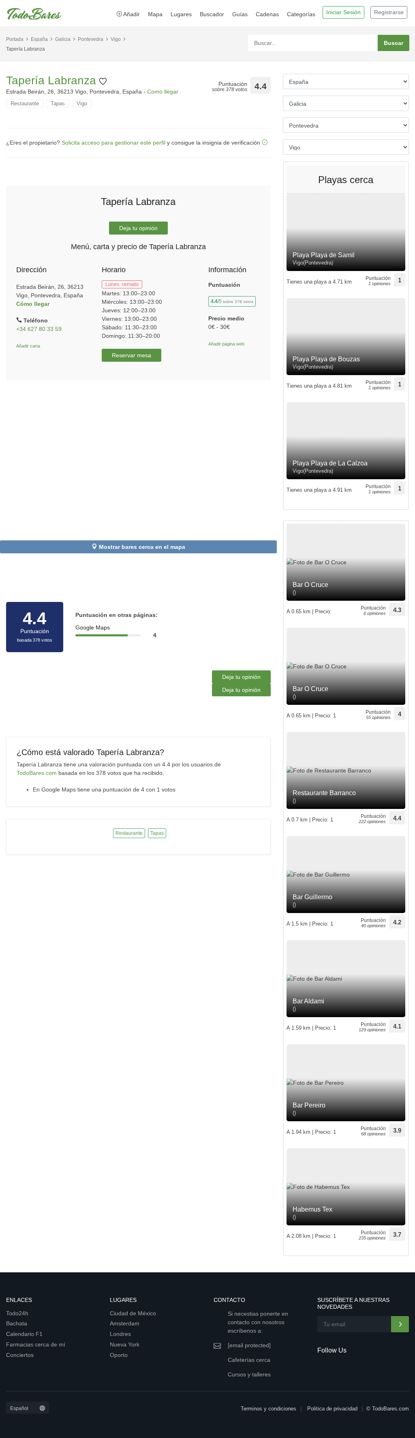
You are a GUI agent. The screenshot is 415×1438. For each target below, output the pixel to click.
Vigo (116, 39)
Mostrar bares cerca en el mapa (142, 547)
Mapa (155, 14)
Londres (120, 1334)
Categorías (301, 14)
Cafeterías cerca (249, 1360)
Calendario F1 (24, 1334)
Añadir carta (28, 345)
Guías (240, 14)
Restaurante (25, 103)
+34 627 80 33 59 (39, 329)
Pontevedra (90, 39)
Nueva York (124, 1344)
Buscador (212, 14)
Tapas (58, 103)
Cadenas (267, 14)
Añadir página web (226, 343)
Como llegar (162, 91)
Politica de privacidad (332, 1409)
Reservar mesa (131, 355)
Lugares (181, 14)
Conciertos (20, 1355)
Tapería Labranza (52, 80)
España (39, 39)
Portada (15, 39)
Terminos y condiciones (268, 1409)
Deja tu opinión (138, 228)
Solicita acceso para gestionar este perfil (113, 142)
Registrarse (389, 12)
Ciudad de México (133, 1313)
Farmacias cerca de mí (35, 1344)
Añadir (131, 14)
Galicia (63, 39)
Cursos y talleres (249, 1374)
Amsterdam (124, 1323)
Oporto (119, 1355)
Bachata (16, 1323)
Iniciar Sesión (343, 12)
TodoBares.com (37, 773)
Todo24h (17, 1313)
